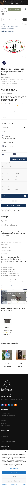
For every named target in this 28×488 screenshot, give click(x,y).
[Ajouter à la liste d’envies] (19, 210)
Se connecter (4, 436)
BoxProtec (7, 77)
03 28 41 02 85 (6, 397)
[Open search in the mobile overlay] (14, 19)
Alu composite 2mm (10, 138)
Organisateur (11, 79)
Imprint (24, 484)
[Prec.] (23, 24)
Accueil (3, 24)
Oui (13, 146)
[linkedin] (9, 405)
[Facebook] (2, 210)
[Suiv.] (25, 24)
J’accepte (14, 299)
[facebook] (2, 405)
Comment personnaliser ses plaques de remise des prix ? (14, 285)
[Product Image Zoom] (24, 56)
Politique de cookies (14, 297)
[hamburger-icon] (3, 14)
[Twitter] (5, 210)
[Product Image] (14, 46)
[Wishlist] (22, 9)
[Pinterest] (8, 210)
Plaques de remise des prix (8, 28)
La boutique (4, 423)
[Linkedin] (15, 210)
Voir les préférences (14, 481)
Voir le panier (4, 434)
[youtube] (12, 405)
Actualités (3, 420)
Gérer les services (14, 468)
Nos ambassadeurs (6, 413)
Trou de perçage (6, 142)
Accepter (14, 472)
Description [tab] (5, 217)
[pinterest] (15, 405)
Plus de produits (5, 310)
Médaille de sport (7, 362)
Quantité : (4, 201)
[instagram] (5, 405)
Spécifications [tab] (7, 221)
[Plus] (16, 201)
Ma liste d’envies (5, 439)
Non (6, 146)
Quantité (4, 150)
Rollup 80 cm (20, 362)
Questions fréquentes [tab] (9, 225)
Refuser (14, 477)
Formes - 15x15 (6, 123)
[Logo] (4, 9)
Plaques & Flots (19, 79)
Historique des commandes (8, 415)
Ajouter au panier (14, 205)
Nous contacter (5, 418)
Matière (4, 132)
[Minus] (13, 201)
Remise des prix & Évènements (9, 26)
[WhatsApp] (11, 210)
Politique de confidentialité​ (8, 441)
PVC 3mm (7, 136)
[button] (25, 451)
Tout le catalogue (5, 425)
